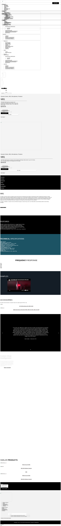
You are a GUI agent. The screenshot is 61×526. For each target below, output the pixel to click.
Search (6, 92)
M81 (10, 96)
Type (1, 110)
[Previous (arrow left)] (0, 525)
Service (5, 21)
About (5, 50)
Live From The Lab (7, 17)
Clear (8, 110)
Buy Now (9, 114)
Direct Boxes (6, 5)
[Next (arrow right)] (1, 525)
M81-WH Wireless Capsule (26, 468)
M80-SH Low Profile (26, 475)
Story (5, 11)
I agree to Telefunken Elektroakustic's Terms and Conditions (19, 516)
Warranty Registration (7, 22)
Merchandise (6, 9)
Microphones (14, 96)
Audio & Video (4, 14)
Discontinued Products (9, 38)
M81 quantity (3, 167)
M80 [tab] (1, 265)
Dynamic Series (4, 96)
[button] (21, 71)
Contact (4, 505)
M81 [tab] (1, 264)
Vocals (8, 58)
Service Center (6, 23)
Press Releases (8, 52)
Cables (5, 7)
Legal (4, 503)
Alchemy (7, 15)
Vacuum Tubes (6, 6)
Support (4, 34)
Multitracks (7, 32)
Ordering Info (5, 509)
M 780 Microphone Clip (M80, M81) (26, 306)
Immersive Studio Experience (8, 18)
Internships (5, 504)
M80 (26, 471)
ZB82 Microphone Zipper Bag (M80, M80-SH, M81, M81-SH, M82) (26, 309)
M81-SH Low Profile (26, 464)
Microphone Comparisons (10, 56)
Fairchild (7, 48)
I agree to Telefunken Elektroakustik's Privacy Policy (18, 515)
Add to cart (4, 113)
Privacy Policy (5, 502)
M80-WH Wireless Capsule (26, 479)
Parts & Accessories (7, 8)
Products (4, 4)
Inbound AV (37, 522)
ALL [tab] (1, 263)
